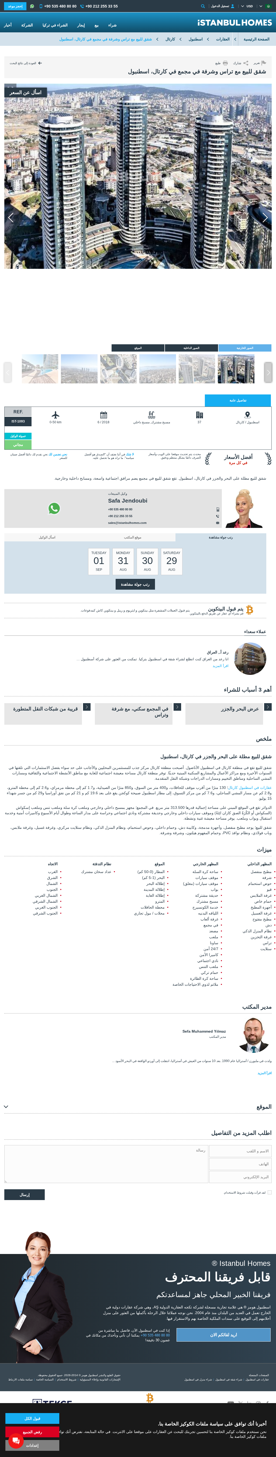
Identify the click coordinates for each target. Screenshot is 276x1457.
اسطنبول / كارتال (247, 422)
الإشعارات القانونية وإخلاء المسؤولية (100, 1379)
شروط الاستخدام (234, 1192)
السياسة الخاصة (45, 1379)
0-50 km (55, 422)
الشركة (27, 25)
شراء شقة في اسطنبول (228, 1379)
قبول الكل (32, 1418)
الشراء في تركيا (55, 25)
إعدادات (32, 1445)
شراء (112, 25)
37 (199, 422)
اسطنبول (196, 39)
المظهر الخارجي (205, 864)
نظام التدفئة (101, 864)
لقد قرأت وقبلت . (244, 1192)
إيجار (81, 25)
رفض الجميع (32, 1432)
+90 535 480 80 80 (120, 509)
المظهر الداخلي (259, 864)
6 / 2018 (103, 422)
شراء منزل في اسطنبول (198, 1379)
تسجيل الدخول (220, 6)
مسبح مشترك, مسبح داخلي (151, 422)
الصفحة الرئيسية (257, 39)
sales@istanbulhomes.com (127, 522)
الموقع (160, 864)
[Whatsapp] (54, 508)
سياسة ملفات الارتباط (20, 1379)
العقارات (223, 39)
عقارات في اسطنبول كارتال (250, 787)
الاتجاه (53, 864)
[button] (268, 372)
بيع (97, 25)
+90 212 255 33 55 (120, 516)
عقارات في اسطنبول (257, 1379)
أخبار (8, 25)
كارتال (170, 39)
